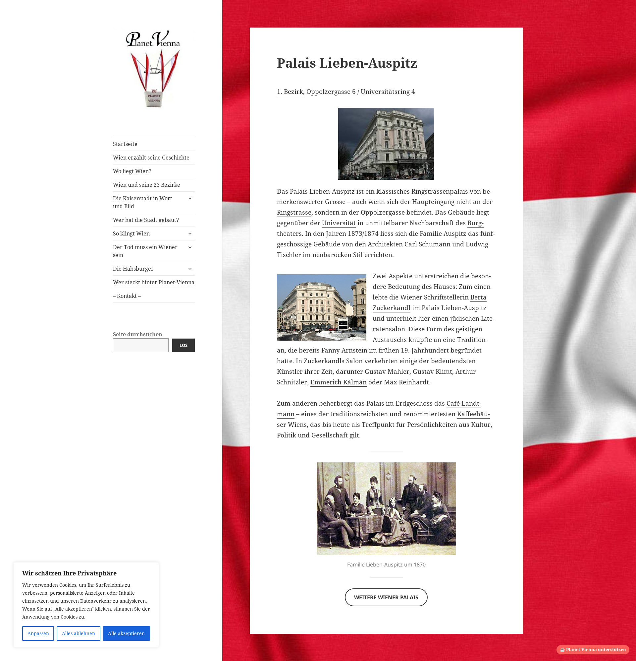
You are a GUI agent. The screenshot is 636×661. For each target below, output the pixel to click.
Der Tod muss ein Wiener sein (145, 251)
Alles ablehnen (78, 633)
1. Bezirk (290, 91)
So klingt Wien (131, 233)
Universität (339, 223)
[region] (86, 605)
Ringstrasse (294, 212)
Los (183, 345)
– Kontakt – (127, 295)
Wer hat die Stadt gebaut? (146, 220)
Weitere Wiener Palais (386, 597)
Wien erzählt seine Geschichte (151, 157)
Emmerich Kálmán (338, 382)
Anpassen (38, 633)
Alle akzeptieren (126, 633)
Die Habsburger (133, 268)
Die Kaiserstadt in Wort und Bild (142, 202)
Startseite (125, 144)
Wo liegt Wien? (132, 171)
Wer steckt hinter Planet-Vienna (153, 282)
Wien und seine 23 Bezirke (146, 184)
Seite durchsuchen (137, 334)
